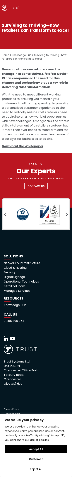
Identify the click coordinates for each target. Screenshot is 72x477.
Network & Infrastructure (22, 263)
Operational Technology (21, 281)
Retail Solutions (14, 286)
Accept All (36, 449)
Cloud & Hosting (15, 268)
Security (10, 272)
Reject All (36, 469)
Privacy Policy (11, 409)
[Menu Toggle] (67, 8)
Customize (36, 459)
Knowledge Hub (21, 55)
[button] (5, 214)
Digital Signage (14, 277)
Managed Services (17, 291)
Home (5, 55)
